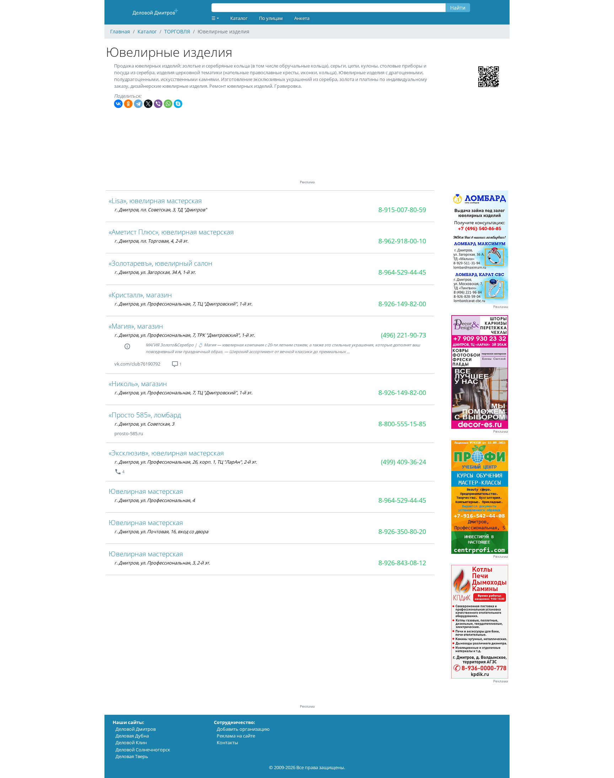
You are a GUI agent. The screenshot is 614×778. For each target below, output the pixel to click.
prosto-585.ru (128, 433)
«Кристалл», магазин (140, 294)
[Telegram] (138, 103)
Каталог (239, 18)
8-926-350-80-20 (402, 531)
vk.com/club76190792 (137, 364)
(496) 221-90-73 (403, 335)
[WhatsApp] (168, 103)
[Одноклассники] (128, 103)
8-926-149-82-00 (402, 303)
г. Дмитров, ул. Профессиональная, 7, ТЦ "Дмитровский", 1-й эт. (183, 304)
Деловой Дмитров (135, 729)
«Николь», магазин (138, 383)
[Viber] (158, 103)
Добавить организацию (243, 729)
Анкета (301, 18)
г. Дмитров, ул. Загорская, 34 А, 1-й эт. (155, 272)
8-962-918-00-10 (402, 241)
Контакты (227, 742)
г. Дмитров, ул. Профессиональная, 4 (154, 500)
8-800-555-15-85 (402, 424)
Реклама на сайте (236, 736)
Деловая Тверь (131, 756)
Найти (457, 7)
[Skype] (178, 103)
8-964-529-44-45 (402, 272)
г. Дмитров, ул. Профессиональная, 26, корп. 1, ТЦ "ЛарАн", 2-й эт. (185, 462)
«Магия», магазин (136, 326)
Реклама (500, 306)
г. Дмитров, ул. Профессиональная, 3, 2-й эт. (162, 563)
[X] (148, 103)
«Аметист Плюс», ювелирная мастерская (171, 232)
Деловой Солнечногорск (142, 749)
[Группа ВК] (169, 364)
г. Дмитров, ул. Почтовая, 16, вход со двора (161, 531)
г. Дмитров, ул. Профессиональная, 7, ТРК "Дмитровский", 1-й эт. (184, 335)
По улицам (271, 18)
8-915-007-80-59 (402, 209)
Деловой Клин (131, 742)
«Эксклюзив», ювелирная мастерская (166, 453)
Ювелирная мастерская (146, 491)
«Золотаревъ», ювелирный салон (160, 263)
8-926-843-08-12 (402, 562)
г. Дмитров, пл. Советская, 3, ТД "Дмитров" (160, 209)
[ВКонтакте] (118, 103)
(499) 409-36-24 (403, 462)
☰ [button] (213, 18)
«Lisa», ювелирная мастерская (155, 200)
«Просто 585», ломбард (145, 415)
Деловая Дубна (132, 736)
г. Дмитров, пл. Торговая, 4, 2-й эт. (151, 241)
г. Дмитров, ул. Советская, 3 (144, 424)
